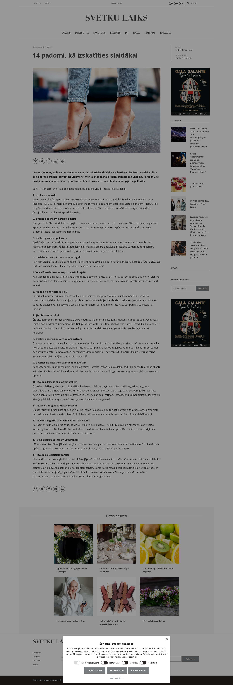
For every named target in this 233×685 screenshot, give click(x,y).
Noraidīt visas (117, 670)
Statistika (134, 662)
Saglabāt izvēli (94, 670)
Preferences (114, 662)
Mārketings (152, 662)
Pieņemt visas (138, 670)
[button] (166, 639)
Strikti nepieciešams (90, 662)
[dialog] (116, 659)
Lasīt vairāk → (117, 678)
